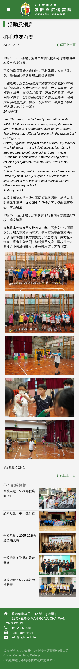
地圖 (51, 614)
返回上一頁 (68, 44)
